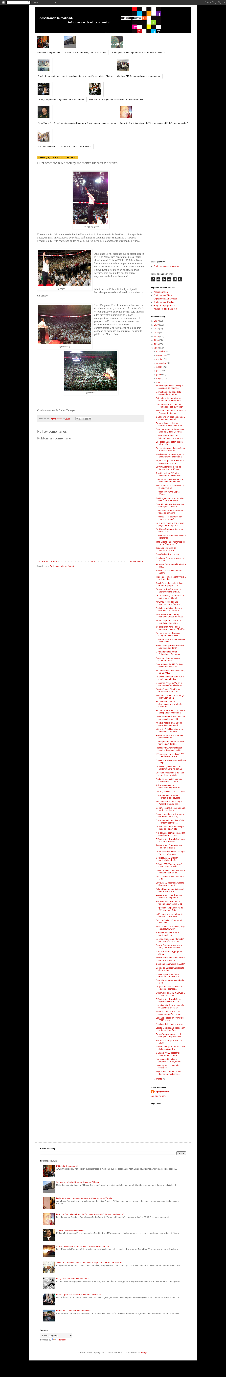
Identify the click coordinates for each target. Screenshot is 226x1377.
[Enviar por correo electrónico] (77, 418)
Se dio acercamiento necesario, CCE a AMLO (170, 671)
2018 (156, 329)
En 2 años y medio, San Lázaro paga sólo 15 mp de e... (170, 524)
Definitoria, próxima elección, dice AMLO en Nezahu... (169, 609)
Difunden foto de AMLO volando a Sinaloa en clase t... (170, 840)
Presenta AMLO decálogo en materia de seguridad (169, 896)
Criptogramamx (161, 1092)
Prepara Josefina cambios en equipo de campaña (169, 987)
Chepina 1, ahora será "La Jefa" (170, 964)
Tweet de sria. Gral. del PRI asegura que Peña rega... (168, 1012)
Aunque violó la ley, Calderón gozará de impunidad (169, 724)
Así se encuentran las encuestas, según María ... (169, 786)
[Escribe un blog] (80, 418)
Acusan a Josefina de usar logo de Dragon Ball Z (170, 696)
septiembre (161, 363)
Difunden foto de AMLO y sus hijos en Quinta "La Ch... (169, 1000)
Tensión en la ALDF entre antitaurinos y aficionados (168, 474)
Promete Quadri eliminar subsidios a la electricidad (169, 424)
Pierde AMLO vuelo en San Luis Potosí (73, 1311)
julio (158, 371)
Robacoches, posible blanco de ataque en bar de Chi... (170, 646)
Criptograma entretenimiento (166, 266)
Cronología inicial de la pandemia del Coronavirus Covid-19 (138, 53)
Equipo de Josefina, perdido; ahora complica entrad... (169, 590)
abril (158, 382)
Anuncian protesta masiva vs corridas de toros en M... (169, 621)
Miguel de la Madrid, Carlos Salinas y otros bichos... (168, 1073)
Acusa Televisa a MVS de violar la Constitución (170, 486)
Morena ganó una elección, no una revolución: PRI (79, 1295)
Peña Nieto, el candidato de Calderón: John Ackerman (169, 768)
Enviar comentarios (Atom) (62, 566)
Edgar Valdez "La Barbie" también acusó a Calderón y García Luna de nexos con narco (77, 123)
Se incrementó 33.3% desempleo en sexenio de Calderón (169, 704)
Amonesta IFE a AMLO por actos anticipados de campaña (170, 711)
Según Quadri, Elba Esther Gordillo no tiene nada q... (169, 690)
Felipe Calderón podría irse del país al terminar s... (170, 890)
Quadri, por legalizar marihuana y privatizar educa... (170, 994)
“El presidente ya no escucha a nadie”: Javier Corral (170, 596)
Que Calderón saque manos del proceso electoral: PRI (170, 717)
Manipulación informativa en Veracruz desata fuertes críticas (64, 146)
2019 (156, 325)
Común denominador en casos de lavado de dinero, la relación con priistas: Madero (75, 76)
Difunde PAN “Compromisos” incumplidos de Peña (169, 865)
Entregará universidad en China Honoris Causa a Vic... (170, 449)
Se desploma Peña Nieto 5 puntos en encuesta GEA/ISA (170, 628)
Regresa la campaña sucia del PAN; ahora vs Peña (169, 909)
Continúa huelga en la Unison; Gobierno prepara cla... (169, 584)
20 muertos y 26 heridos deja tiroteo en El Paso (85, 53)
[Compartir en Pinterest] (89, 418)
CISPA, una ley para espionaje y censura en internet (170, 418)
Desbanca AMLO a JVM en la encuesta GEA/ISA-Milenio (169, 684)
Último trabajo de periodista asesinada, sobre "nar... (168, 393)
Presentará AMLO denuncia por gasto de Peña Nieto (170, 828)
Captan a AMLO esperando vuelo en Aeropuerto (138, 76)
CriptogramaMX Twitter (164, 302)
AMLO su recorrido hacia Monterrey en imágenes (168, 603)
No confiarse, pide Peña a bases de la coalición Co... (170, 1047)
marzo (159, 1079)
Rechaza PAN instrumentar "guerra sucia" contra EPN (169, 902)
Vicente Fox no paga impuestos (70, 1230)
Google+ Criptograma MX (165, 305)
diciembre (161, 351)
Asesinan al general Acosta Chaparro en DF (168, 659)
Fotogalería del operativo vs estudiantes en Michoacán (169, 399)
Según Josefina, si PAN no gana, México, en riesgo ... (170, 809)
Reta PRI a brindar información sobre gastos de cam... (170, 505)
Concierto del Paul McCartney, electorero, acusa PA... (169, 665)
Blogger (144, 1352)
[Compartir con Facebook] (86, 418)
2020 (156, 321)
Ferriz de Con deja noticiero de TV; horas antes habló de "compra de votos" (154, 123)
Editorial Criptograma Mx (48, 53)
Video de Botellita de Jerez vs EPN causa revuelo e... (169, 730)
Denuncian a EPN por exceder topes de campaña (169, 512)
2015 (156, 336)
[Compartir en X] (83, 418)
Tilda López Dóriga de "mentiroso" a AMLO (166, 549)
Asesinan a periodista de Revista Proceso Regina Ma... (171, 412)
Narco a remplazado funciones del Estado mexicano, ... (170, 815)
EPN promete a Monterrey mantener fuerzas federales (169, 615)
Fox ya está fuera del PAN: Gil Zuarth (72, 1279)
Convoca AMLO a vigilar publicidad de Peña (167, 859)
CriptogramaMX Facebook (165, 299)
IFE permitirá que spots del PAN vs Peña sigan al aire (170, 755)
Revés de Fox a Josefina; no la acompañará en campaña (170, 455)
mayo (159, 378)
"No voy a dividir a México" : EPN (170, 791)
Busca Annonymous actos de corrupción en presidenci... (169, 1035)
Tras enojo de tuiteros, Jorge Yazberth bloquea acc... (169, 803)
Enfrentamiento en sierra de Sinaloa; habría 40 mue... (168, 468)
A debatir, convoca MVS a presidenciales (167, 934)
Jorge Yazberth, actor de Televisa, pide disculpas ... (169, 796)
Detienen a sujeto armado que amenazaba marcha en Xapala (84, 1198)
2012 (156, 348)
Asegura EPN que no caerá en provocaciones (169, 736)
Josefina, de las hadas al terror (170, 1024)
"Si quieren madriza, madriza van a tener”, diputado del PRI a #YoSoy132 (89, 1262)
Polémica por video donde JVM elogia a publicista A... (170, 678)
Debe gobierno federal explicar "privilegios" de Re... (170, 743)
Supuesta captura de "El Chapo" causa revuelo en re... (170, 461)
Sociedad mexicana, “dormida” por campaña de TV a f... (170, 940)
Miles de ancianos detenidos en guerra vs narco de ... (170, 959)
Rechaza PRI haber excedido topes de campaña (169, 518)
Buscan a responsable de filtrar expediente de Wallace (170, 774)
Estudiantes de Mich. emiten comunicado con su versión (169, 405)
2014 (156, 340)
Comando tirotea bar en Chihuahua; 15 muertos (168, 653)
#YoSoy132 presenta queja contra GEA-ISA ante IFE (61, 99)
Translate (62, 1340)
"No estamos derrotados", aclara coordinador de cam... (170, 834)
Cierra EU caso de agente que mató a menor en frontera (169, 480)
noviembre (161, 355)
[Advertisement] (90, 535)
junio (158, 375)
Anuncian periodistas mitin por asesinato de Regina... (169, 387)
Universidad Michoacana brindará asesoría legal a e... (170, 436)
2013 (156, 344)
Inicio (93, 561)
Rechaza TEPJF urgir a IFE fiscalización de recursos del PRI (116, 99)
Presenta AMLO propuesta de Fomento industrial (169, 846)
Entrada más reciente (47, 561)
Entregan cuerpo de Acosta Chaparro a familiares (168, 634)
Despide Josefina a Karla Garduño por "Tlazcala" (167, 975)
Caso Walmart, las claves (167, 554)
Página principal (161, 292)
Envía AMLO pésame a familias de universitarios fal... (170, 884)
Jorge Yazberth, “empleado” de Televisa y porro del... (170, 821)
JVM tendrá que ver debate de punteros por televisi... (169, 915)
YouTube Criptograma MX (165, 309)
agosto (159, 367)
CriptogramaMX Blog (163, 295)
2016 (156, 333)
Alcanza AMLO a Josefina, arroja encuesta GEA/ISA (170, 927)
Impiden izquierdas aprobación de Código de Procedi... (170, 499)
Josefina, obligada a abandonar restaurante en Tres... (170, 1029)
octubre (160, 359)
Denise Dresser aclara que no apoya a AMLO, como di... (169, 946)
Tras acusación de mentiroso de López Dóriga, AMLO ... (170, 543)
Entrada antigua (136, 561)
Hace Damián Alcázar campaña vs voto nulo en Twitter (170, 1006)
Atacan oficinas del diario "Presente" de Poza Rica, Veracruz (83, 1246)
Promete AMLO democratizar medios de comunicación (169, 749)
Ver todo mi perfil (158, 1096)
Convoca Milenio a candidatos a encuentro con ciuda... (170, 871)
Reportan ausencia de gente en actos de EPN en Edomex (170, 430)
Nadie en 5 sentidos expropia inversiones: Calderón (169, 780)
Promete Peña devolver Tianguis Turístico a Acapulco (170, 852)
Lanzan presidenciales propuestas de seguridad (168, 1060)
